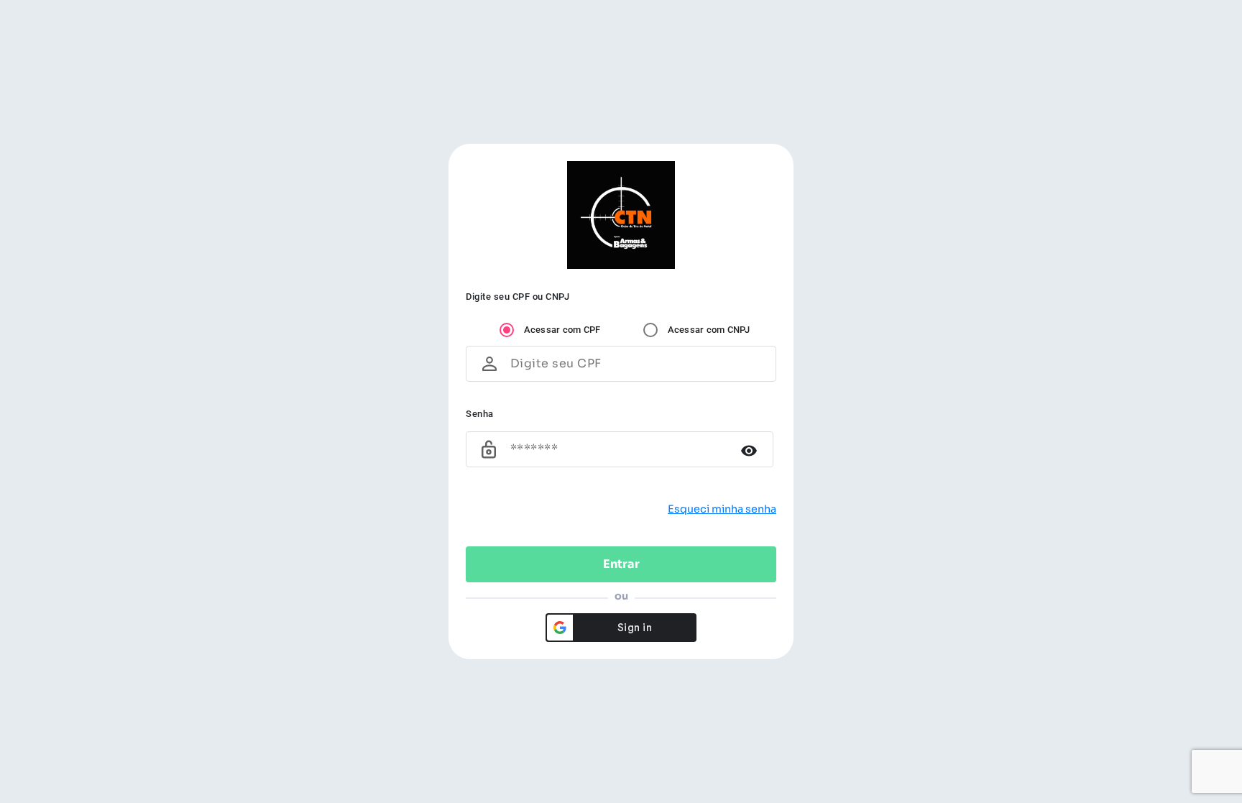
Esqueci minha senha (722, 509)
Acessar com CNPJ (709, 329)
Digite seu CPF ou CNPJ (517, 296)
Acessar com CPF (562, 329)
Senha (480, 413)
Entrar (621, 564)
